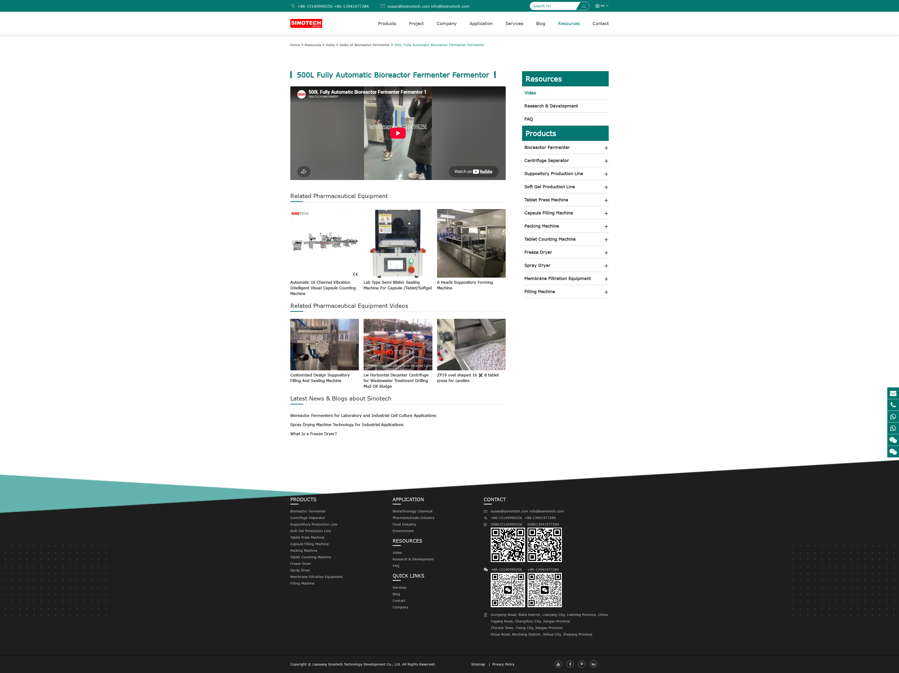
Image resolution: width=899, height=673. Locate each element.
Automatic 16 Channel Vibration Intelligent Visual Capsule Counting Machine (323, 288)
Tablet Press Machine (546, 199)
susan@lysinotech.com (408, 6)
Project (416, 23)
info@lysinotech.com (450, 6)
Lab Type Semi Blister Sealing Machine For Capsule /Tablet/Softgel (398, 285)
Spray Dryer (537, 265)
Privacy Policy (503, 664)
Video (330, 45)
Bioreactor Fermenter (547, 147)
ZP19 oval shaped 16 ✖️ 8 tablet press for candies (468, 378)
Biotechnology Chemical (412, 511)
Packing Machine (541, 225)
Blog (540, 23)
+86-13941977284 (351, 6)
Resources (569, 23)
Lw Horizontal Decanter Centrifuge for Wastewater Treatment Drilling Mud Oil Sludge (396, 380)
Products (387, 23)
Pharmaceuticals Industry (413, 518)
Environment (403, 531)
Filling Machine (539, 291)
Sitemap (478, 664)
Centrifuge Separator (546, 160)
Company (447, 23)
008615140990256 (506, 524)
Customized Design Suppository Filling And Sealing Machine (320, 378)
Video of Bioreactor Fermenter (364, 45)
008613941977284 (543, 524)
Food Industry (404, 524)
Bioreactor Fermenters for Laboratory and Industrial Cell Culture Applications (363, 415)
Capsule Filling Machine (548, 212)
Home (295, 45)
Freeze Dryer (538, 252)
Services (514, 23)
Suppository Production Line (553, 173)
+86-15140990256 (314, 6)
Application (481, 23)
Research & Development (551, 105)
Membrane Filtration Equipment (557, 278)
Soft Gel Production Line (549, 186)
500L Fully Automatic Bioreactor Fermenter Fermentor (439, 45)
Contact (601, 23)
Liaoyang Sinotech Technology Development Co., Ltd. (356, 664)
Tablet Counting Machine (550, 239)
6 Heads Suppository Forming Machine (465, 285)
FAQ (528, 118)
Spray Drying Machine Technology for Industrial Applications (346, 425)
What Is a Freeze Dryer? (313, 434)
